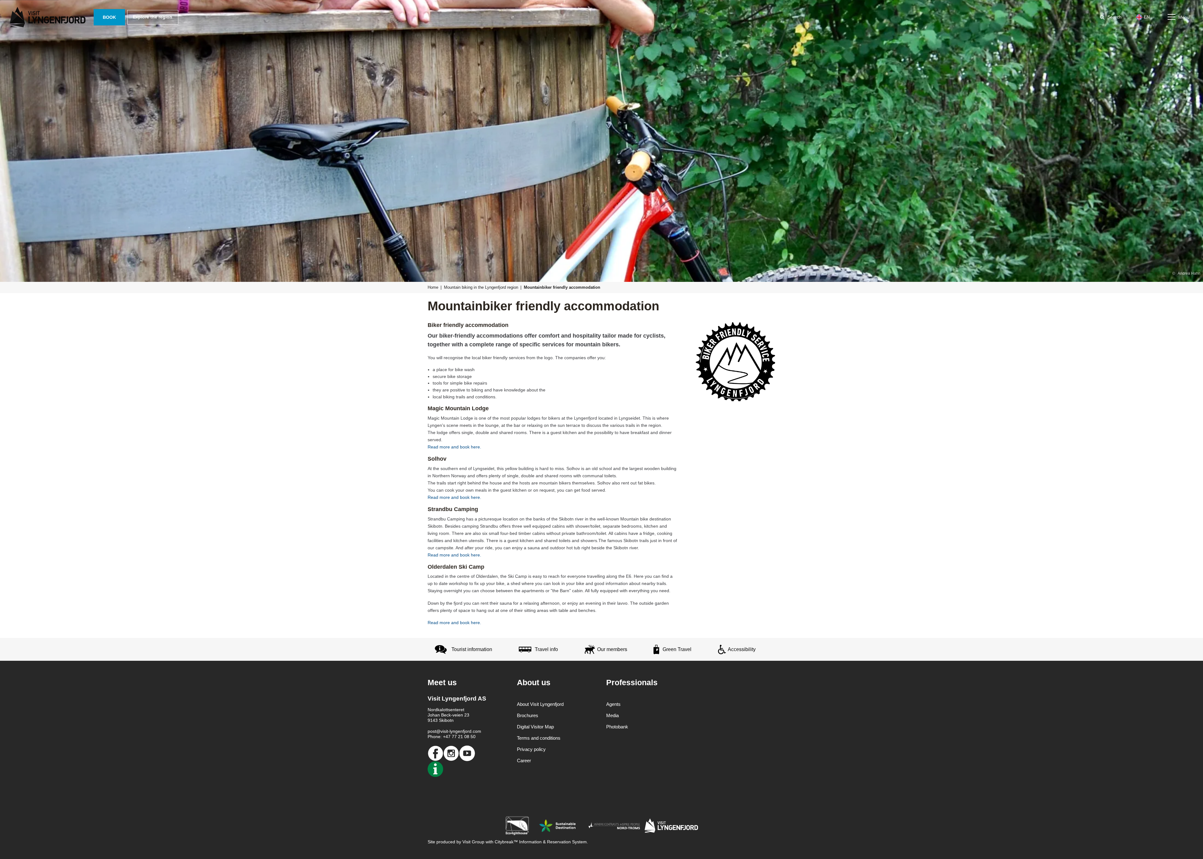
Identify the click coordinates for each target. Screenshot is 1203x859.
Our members (612, 649)
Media (612, 715)
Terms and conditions (538, 738)
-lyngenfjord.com (464, 731)
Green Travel (677, 649)
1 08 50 (468, 736)
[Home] (49, 17)
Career (524, 760)
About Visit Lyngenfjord (540, 704)
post (432, 731)
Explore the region (152, 16)
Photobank (617, 726)
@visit (442, 731)
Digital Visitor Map (535, 726)
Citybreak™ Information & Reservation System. (541, 841)
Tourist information (471, 649)
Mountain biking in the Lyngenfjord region (481, 287)
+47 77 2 (452, 736)
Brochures (527, 715)
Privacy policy (531, 749)
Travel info (546, 649)
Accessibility (742, 649)
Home (433, 287)
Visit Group (473, 841)
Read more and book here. (454, 446)
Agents (613, 704)
